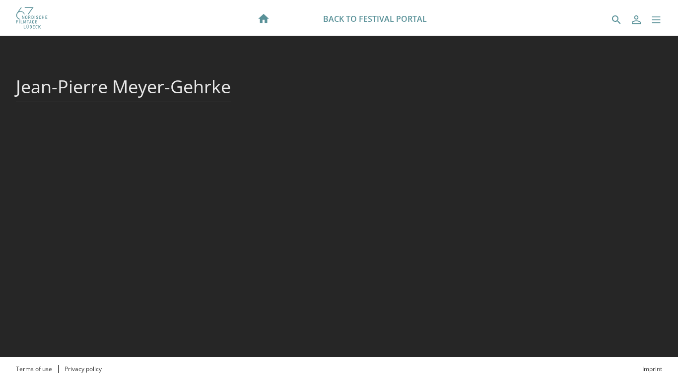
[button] (656, 20)
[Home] (263, 18)
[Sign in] (636, 20)
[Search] (616, 20)
